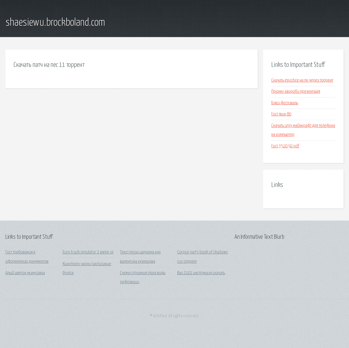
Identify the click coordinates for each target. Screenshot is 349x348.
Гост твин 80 (281, 114)
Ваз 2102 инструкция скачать (201, 273)
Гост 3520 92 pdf (285, 146)
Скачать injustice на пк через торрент (302, 80)
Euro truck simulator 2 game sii (88, 252)
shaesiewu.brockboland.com (55, 22)
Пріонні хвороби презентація (295, 91)
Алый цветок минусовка (25, 273)
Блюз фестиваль (284, 103)
